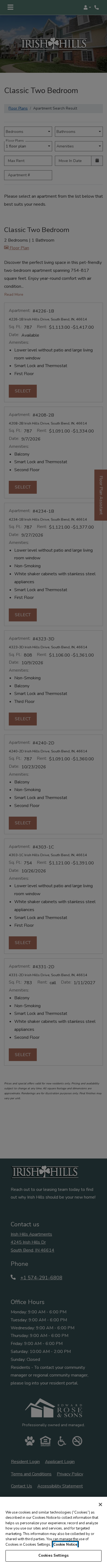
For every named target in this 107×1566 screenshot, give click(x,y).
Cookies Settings (53, 1555)
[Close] (100, 1504)
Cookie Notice (65, 1544)
